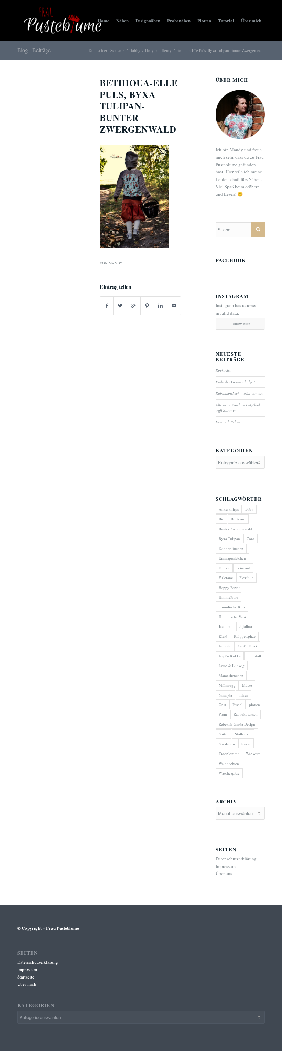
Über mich (26, 984)
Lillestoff (254, 655)
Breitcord (238, 518)
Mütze (247, 685)
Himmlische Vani (232, 616)
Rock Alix (223, 370)
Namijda (225, 695)
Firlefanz (226, 577)
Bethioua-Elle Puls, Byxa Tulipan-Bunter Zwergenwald (139, 106)
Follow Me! (240, 323)
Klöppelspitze (245, 636)
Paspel (237, 704)
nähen (243, 695)
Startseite (117, 50)
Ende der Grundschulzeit (235, 381)
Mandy (115, 263)
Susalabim (227, 743)
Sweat (246, 743)
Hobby (134, 50)
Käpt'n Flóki (247, 645)
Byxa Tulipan (229, 538)
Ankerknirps (229, 509)
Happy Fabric (229, 587)
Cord (250, 538)
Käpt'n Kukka (230, 655)
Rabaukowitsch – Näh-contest (239, 393)
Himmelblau (228, 597)
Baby (249, 509)
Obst (222, 704)
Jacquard (226, 626)
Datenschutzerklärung (236, 859)
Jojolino (245, 626)
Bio (221, 518)
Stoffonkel (243, 733)
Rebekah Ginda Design (237, 724)
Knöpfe (225, 645)
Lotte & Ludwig (232, 665)
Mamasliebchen (231, 675)
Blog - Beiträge (34, 50)
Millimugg (227, 685)
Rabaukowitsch (246, 714)
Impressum (226, 866)
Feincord (243, 567)
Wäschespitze (229, 773)
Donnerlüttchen (228, 422)
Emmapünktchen (232, 558)
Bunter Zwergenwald (235, 528)
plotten (254, 704)
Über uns (224, 873)
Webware (253, 753)
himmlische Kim (232, 606)
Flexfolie (246, 577)
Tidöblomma (229, 753)
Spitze (223, 733)
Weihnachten (229, 763)
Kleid (223, 636)
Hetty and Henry (158, 50)
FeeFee (224, 567)
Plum (223, 714)
